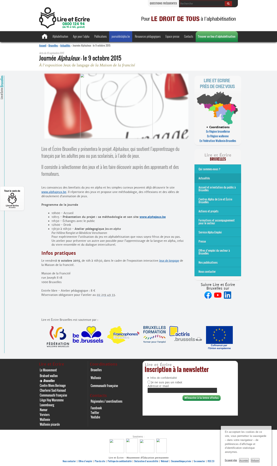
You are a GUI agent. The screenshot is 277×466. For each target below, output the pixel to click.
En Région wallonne (218, 136)
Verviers (44, 414)
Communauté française (53, 395)
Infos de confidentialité (163, 377)
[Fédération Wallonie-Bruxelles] (117, 452)
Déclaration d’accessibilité (146, 461)
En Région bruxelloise (218, 131)
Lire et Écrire (2, 87)
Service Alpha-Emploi (210, 232)
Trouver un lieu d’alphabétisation (216, 36)
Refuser (255, 460)
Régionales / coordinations (106, 401)
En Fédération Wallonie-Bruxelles (218, 141)
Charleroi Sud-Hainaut (53, 390)
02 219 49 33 (106, 295)
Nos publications (208, 262)
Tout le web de (12, 191)
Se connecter (199, 461)
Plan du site (100, 461)
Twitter (95, 412)
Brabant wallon (49, 375)
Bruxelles (53, 45)
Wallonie (45, 419)
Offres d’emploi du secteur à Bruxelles (214, 251)
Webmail (165, 461)
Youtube (95, 417)
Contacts (188, 36)
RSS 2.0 (211, 461)
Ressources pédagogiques (148, 36)
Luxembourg (47, 405)
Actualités (65, 45)
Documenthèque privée (181, 461)
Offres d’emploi (85, 461)
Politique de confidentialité (120, 461)
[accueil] (64, 27)
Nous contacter (207, 271)
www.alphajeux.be (53, 192)
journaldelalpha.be (121, 36)
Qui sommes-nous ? (209, 169)
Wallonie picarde (50, 424)
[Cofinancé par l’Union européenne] (147, 452)
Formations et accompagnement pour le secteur (217, 221)
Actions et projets (208, 211)
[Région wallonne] (162, 452)
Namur (43, 409)
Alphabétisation (60, 36)
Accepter (243, 460)
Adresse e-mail (158, 386)
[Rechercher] (228, 3)
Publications (100, 36)
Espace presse (172, 36)
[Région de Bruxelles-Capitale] (132, 452)
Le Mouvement (48, 370)
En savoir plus (231, 460)
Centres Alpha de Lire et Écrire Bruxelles (215, 200)
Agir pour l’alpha (81, 36)
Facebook (96, 408)
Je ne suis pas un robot (166, 382)
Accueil (42, 45)
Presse (202, 241)
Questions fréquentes (163, 3)
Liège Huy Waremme (52, 400)
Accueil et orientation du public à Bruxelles (217, 188)
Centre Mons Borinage (53, 385)
